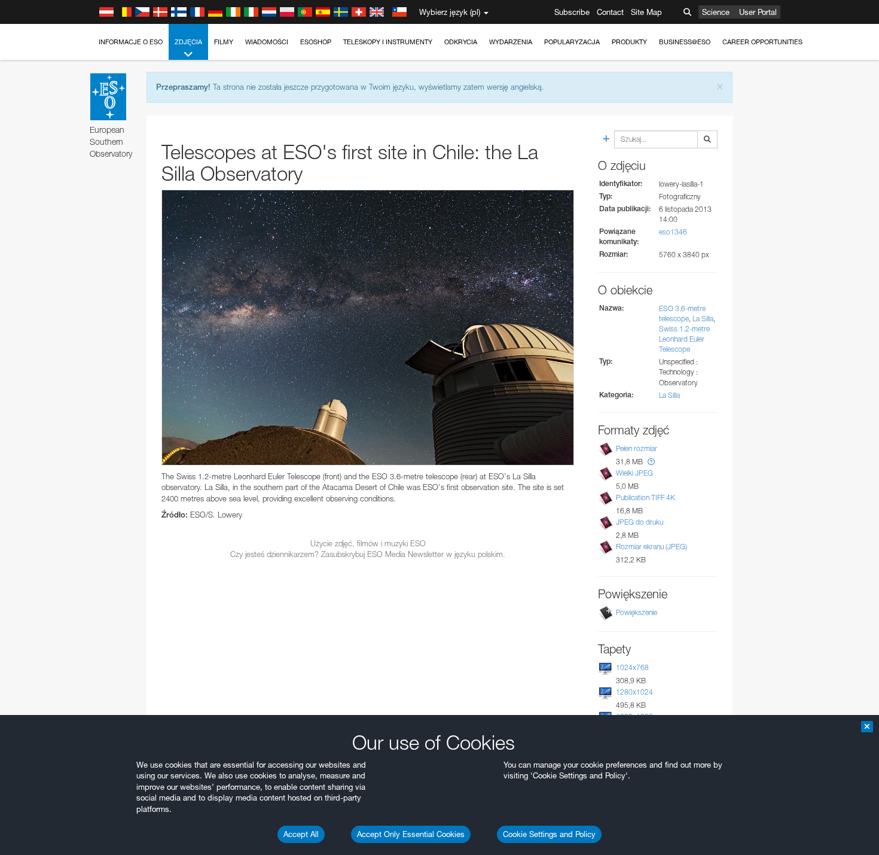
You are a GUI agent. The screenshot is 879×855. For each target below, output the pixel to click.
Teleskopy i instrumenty (387, 42)
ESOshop (315, 42)
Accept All (301, 834)
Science (716, 12)
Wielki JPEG (634, 472)
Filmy (223, 42)
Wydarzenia (510, 42)
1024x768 (632, 667)
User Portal (758, 12)
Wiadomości (266, 42)
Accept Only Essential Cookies (411, 834)
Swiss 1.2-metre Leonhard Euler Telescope (684, 339)
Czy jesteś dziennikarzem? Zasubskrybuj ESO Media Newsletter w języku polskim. (367, 554)
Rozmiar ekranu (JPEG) (651, 546)
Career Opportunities (762, 42)
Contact (610, 12)
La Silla (702, 318)
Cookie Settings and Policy (549, 834)
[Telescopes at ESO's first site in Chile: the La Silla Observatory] (367, 327)
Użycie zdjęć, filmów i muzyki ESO (368, 543)
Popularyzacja (572, 42)
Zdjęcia (188, 42)
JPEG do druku (639, 522)
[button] (651, 461)
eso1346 (673, 231)
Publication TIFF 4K (645, 497)
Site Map (646, 12)
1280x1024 (634, 691)
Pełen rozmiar (636, 448)
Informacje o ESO (131, 42)
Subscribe (572, 12)
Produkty (629, 42)
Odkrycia (460, 42)
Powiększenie (636, 612)
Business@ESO (684, 42)
